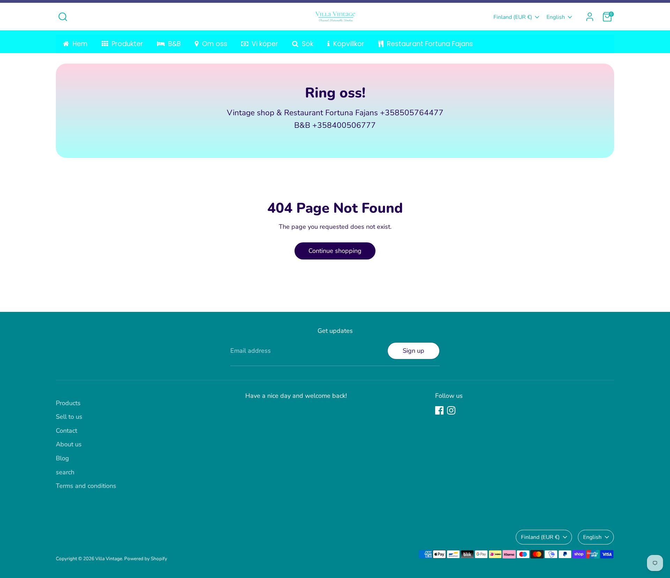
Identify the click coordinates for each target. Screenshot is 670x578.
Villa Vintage (108, 558)
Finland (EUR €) (512, 17)
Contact (66, 430)
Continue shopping (335, 251)
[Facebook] (439, 410)
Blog (62, 458)
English (555, 17)
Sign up (413, 350)
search (65, 472)
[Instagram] (451, 410)
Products (68, 403)
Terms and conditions (86, 486)
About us (69, 444)
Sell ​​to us (69, 416)
